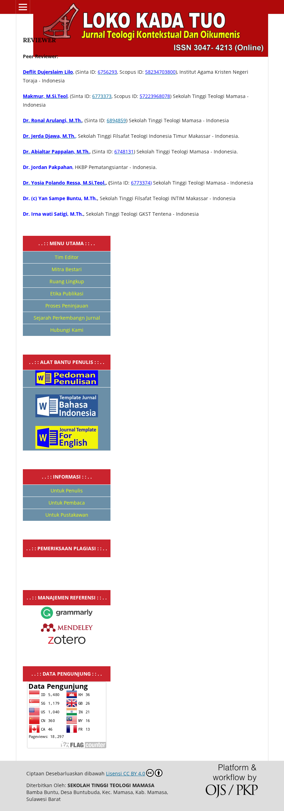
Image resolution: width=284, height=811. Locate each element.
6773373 (102, 96)
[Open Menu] (23, 7)
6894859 (116, 120)
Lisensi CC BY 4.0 (125, 773)
